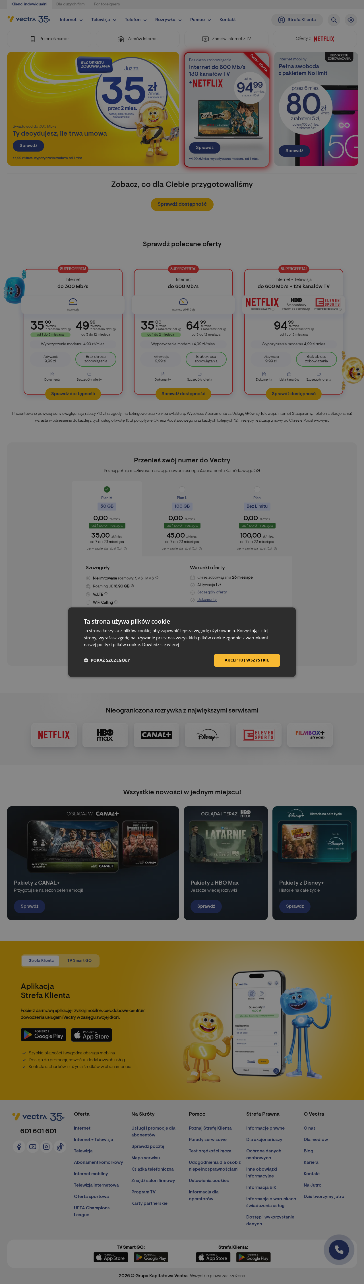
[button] (107, 660)
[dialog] (182, 642)
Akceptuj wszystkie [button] (247, 660)
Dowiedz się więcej (160, 645)
